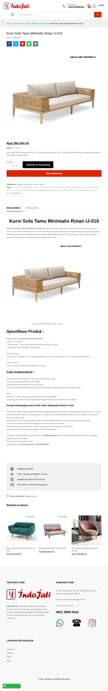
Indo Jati (15, 187)
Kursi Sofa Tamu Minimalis (23, 190)
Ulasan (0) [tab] (32, 208)
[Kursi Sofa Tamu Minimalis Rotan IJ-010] (9, 43)
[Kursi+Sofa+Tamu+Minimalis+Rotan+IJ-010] (15, 43)
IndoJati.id (17, 38)
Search (97, 14)
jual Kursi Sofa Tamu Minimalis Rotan (64, 187)
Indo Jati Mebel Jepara (29, 187)
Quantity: (10, 162)
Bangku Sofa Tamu (25, 184)
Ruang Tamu (39, 184)
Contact (10, 653)
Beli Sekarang (54, 173)
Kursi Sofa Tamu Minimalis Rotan (49, 190)
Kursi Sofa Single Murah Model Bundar (84, 549)
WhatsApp (72, 5)
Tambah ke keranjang (38, 164)
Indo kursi (44, 187)
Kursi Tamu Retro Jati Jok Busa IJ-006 (21, 549)
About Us (10, 649)
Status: (9, 148)
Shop (9, 660)
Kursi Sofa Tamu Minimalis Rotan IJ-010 (80, 190)
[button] (18, 544)
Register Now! (31, 496)
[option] (21, 537)
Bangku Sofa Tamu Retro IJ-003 (52, 548)
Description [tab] (14, 208)
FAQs (9, 657)
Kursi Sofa (85, 187)
